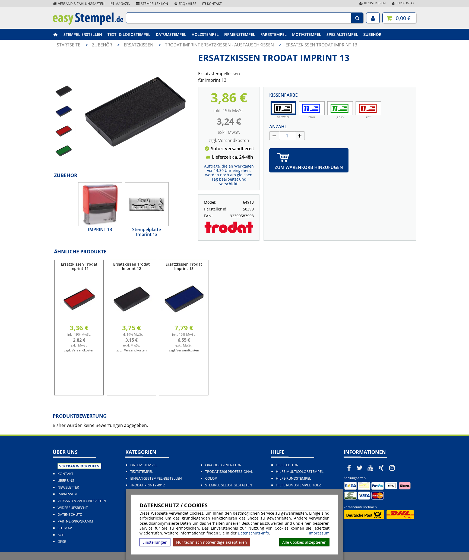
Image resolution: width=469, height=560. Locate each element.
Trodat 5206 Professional (229, 472)
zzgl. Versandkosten (229, 140)
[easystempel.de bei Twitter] (360, 467)
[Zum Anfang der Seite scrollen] (430, 549)
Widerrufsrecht (73, 508)
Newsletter (68, 487)
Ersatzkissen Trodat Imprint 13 (321, 45)
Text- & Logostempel (128, 34)
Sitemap (65, 528)
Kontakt (214, 3)
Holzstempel (205, 34)
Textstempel (141, 472)
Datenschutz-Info (253, 533)
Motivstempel (306, 34)
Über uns (66, 481)
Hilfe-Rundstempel (293, 478)
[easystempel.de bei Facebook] (349, 467)
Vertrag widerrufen (79, 466)
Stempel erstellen (83, 34)
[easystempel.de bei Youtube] (370, 467)
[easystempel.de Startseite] (88, 23)
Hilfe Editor (287, 465)
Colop (211, 478)
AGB (61, 535)
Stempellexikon (154, 3)
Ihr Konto (405, 3)
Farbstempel (274, 34)
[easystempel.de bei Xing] (381, 467)
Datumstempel (171, 34)
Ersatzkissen (139, 45)
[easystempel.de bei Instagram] (392, 467)
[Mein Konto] (373, 17)
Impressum (319, 533)
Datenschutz (70, 514)
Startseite (68, 45)
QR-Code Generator (223, 465)
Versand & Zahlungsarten (80, 3)
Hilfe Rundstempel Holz (298, 485)
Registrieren (374, 3)
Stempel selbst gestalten (228, 485)
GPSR (62, 542)
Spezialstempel (342, 34)
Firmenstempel (239, 34)
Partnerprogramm (75, 521)
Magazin (122, 3)
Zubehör (372, 34)
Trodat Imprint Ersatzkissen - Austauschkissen (220, 45)
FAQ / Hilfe (187, 3)
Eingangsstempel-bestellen (156, 478)
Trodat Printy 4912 (147, 485)
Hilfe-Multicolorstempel (300, 472)
